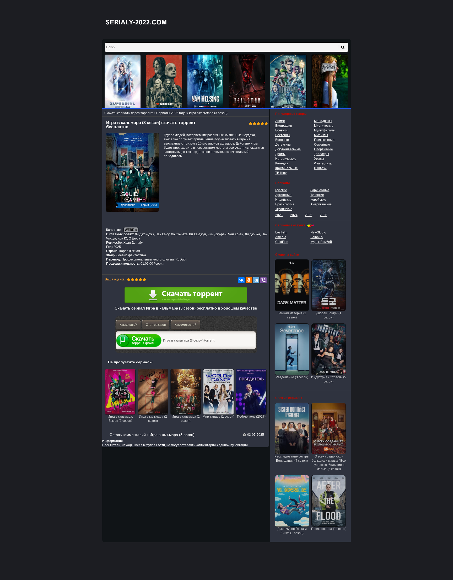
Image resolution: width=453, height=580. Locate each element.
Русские (281, 190)
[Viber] (263, 280)
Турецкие (317, 195)
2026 (323, 215)
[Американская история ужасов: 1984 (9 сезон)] (330, 82)
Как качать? (128, 325)
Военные (282, 140)
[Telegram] (256, 280)
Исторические (285, 159)
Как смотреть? (185, 325)
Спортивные (323, 149)
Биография (283, 125)
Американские (321, 204)
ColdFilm (281, 242)
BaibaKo (316, 237)
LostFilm (281, 232)
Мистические (323, 125)
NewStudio (318, 232)
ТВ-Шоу (281, 173)
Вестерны (282, 135)
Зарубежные (319, 190)
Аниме (280, 121)
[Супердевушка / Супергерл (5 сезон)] (123, 82)
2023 (279, 215)
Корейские (318, 199)
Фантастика (323, 163)
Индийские (283, 199)
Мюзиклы (321, 135)
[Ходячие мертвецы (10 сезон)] (164, 82)
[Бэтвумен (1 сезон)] (247, 82)
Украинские (283, 209)
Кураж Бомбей (321, 242)
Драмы (280, 154)
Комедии (281, 163)
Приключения (324, 140)
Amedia (280, 237)
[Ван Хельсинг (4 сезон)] (205, 82)
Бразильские (284, 204)
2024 (294, 215)
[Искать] (342, 47)
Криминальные (286, 168)
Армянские (283, 195)
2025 (308, 215)
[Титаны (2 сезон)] (288, 82)
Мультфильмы (324, 130)
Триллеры (321, 154)
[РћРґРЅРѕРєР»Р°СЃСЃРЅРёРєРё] (249, 280)
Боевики (281, 130)
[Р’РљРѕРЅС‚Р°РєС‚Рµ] (241, 280)
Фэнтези (320, 168)
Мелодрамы (323, 121)
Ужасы (319, 159)
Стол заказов (156, 325)
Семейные (322, 144)
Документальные (288, 149)
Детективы (283, 144)
